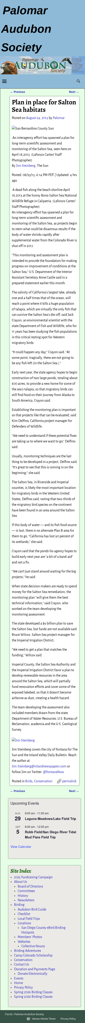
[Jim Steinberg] (23, 740)
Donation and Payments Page (34, 969)
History (23, 895)
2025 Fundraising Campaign (33, 877)
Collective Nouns (33, 946)
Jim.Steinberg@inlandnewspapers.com (39, 766)
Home (18, 983)
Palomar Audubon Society (29, 1014)
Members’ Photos (30, 937)
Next (74, 92)
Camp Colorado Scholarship (33, 955)
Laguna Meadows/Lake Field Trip (50, 818)
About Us (20, 881)
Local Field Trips (29, 918)
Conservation (43, 781)
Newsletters (26, 900)
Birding (19, 904)
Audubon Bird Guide (32, 909)
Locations (24, 923)
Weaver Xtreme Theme (44, 1018)
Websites (24, 941)
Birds (28, 781)
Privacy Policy (23, 987)
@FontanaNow (53, 772)
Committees (26, 891)
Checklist (24, 914)
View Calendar (20, 846)
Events (18, 978)
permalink (69, 781)
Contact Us (21, 964)
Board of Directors (30, 886)
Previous (17, 92)
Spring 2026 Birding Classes (33, 992)
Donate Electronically (32, 973)
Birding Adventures (27, 950)
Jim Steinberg (25, 165)
